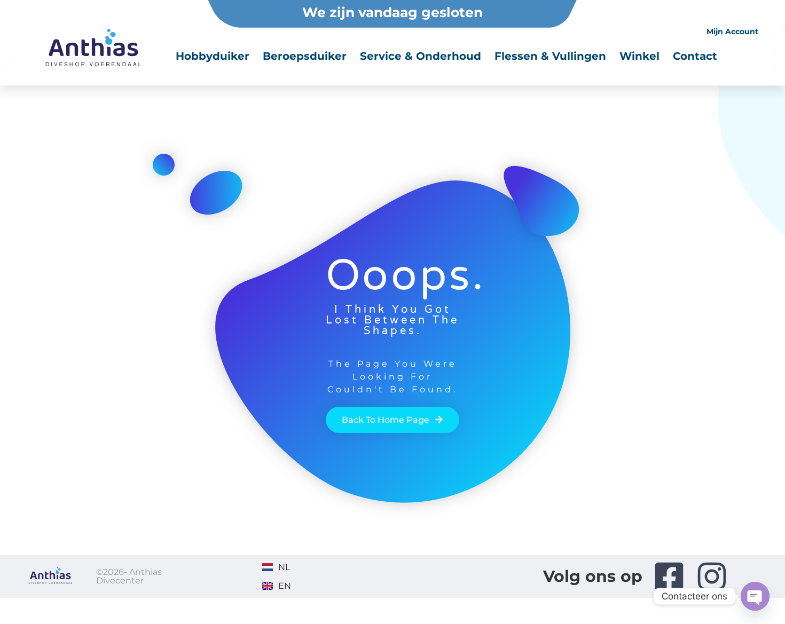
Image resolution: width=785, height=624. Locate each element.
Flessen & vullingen (550, 56)
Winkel (639, 56)
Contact (695, 56)
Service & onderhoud (420, 56)
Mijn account (732, 31)
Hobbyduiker (212, 56)
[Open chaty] (755, 596)
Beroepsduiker (305, 56)
